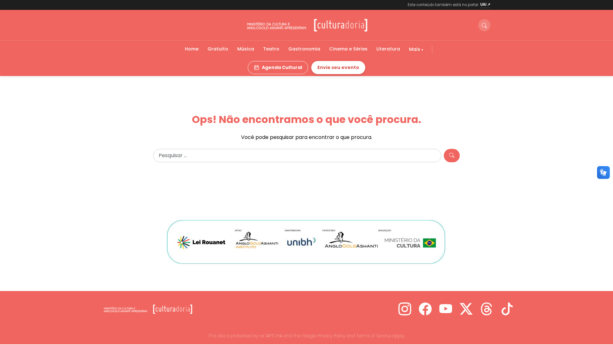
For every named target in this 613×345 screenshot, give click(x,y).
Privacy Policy (331, 336)
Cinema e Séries (348, 49)
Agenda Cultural (282, 67)
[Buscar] (484, 25)
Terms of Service (373, 336)
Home (192, 49)
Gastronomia (304, 49)
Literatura (388, 49)
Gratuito (218, 49)
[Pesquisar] (452, 155)
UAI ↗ (485, 4)
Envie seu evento (338, 67)
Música (245, 49)
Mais (415, 49)
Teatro (271, 49)
